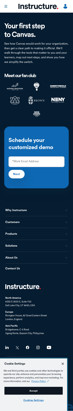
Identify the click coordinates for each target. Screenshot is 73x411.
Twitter (17, 347)
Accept (33, 390)
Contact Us (12, 268)
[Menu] (6, 6)
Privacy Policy (38, 381)
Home (23, 286)
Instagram (38, 347)
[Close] (63, 364)
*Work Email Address (25, 161)
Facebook (27, 347)
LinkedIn (7, 347)
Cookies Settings (33, 400)
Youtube (49, 347)
